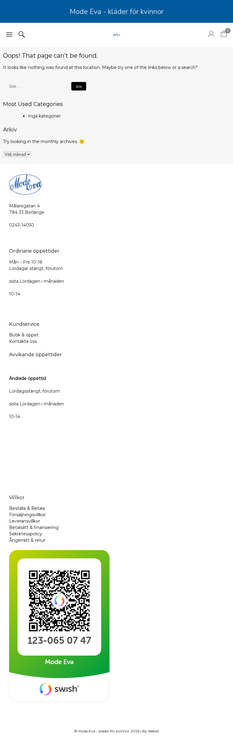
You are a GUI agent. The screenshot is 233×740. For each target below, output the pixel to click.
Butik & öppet (24, 335)
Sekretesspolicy (25, 534)
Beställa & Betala (27, 508)
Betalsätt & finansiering (34, 527)
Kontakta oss (23, 341)
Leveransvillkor (24, 521)
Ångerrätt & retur (27, 540)
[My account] (211, 35)
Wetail (153, 731)
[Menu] (9, 35)
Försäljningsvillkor (27, 514)
